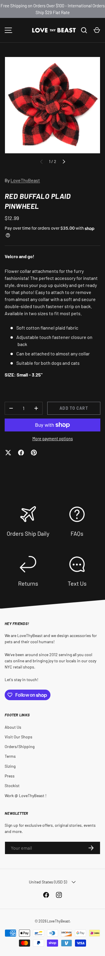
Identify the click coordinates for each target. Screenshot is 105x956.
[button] (96, 30)
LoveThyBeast (25, 180)
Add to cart (74, 408)
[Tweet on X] (8, 452)
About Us (13, 727)
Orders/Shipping (19, 746)
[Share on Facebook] (21, 452)
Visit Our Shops (18, 736)
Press (10, 775)
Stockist (12, 785)
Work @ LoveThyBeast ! (25, 795)
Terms (10, 756)
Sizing (10, 766)
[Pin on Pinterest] (33, 452)
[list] (52, 105)
